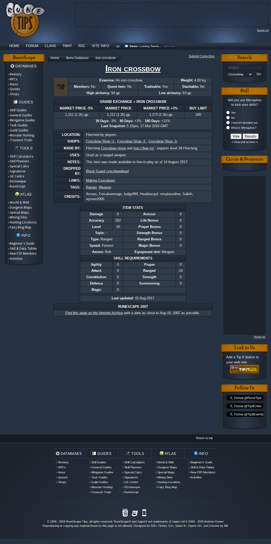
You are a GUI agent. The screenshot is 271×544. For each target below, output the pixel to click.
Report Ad (262, 30)
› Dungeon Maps (20, 207)
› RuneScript (16, 186)
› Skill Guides (17, 110)
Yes (233, 112)
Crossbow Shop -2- (131, 141)
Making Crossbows (100, 180)
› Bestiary (14, 74)
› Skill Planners (18, 161)
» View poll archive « (245, 142)
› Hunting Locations (22, 222)
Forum (32, 46)
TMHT (67, 46)
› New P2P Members (22, 253)
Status (134, 46)
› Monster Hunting (21, 135)
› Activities (15, 258)
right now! (169, 46)
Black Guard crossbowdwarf (107, 171)
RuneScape (121, 521)
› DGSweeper (17, 181)
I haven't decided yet (244, 122)
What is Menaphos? (243, 127)
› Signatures (16, 171)
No (233, 117)
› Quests (14, 89)
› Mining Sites (17, 217)
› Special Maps (18, 212)
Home (14, 46)
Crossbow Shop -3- (163, 141)
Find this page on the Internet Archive (94, 313)
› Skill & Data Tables (22, 248)
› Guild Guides (18, 130)
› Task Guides (18, 125)
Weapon (105, 187)
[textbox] (244, 68)
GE (118, 46)
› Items (13, 84)
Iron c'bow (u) (143, 148)
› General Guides (20, 115)
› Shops (13, 94)
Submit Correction (202, 56)
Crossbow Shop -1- (100, 141)
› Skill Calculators (20, 156)
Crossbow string (113, 148)
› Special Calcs (18, 166)
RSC (81, 46)
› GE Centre (16, 176)
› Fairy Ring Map (19, 227)
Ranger (91, 187)
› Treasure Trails (20, 140)
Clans (50, 46)
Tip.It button (245, 357)
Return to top (204, 438)
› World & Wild (18, 202)
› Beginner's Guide (21, 243)
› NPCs (12, 79)
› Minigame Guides (21, 120)
